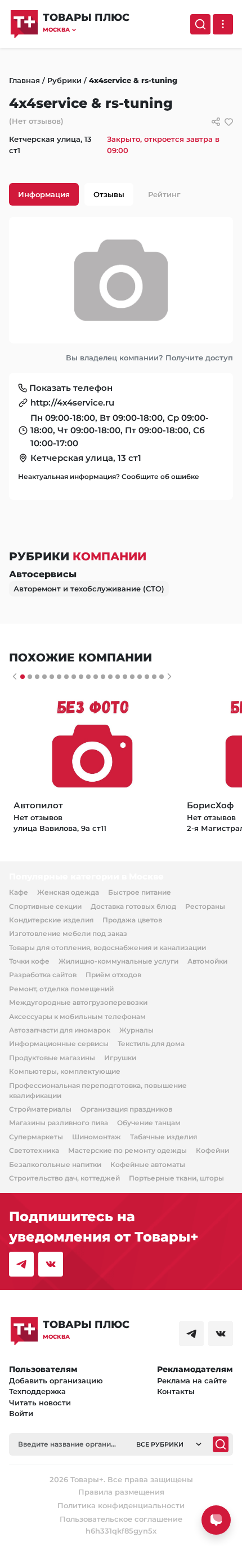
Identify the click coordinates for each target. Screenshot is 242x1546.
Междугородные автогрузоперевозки (78, 1002)
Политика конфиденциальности (121, 1505)
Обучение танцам (149, 1122)
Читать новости (40, 1402)
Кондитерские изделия (51, 920)
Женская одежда (68, 892)
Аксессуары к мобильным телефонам (77, 1016)
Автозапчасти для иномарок (59, 1030)
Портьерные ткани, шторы (176, 1178)
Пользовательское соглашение (121, 1518)
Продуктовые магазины (52, 1057)
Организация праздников (126, 1109)
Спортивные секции (45, 906)
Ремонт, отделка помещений (61, 989)
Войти (21, 1413)
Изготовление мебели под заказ (68, 933)
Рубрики (64, 80)
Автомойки (207, 961)
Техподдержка (37, 1391)
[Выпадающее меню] (223, 24)
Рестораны (205, 906)
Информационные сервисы (59, 1043)
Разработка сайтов (43, 974)
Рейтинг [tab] (164, 194)
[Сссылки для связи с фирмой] (216, 121)
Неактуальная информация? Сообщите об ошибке (108, 476)
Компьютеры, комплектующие (64, 1071)
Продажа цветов (132, 920)
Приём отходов (113, 974)
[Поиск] (200, 24)
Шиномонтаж (96, 1137)
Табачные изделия (163, 1137)
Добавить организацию (56, 1380)
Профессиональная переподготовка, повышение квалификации (98, 1090)
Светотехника (34, 1150)
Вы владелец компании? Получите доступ (149, 357)
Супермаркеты (36, 1137)
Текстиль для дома (151, 1043)
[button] (86, 29)
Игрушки (120, 1057)
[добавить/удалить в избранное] (229, 121)
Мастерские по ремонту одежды (127, 1150)
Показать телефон (71, 387)
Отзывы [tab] (108, 194)
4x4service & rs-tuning (133, 80)
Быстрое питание (139, 892)
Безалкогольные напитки (55, 1164)
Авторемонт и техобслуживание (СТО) (89, 588)
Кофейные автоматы (147, 1164)
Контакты (176, 1391)
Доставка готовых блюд (133, 906)
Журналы (136, 1030)
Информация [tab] (44, 194)
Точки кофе (29, 961)
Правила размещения (121, 1491)
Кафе (18, 892)
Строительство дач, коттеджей (64, 1178)
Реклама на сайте (192, 1380)
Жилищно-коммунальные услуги (118, 961)
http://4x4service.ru (72, 402)
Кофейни (212, 1150)
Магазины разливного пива (58, 1122)
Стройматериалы (40, 1109)
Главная (24, 80)
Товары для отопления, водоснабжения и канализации (107, 947)
